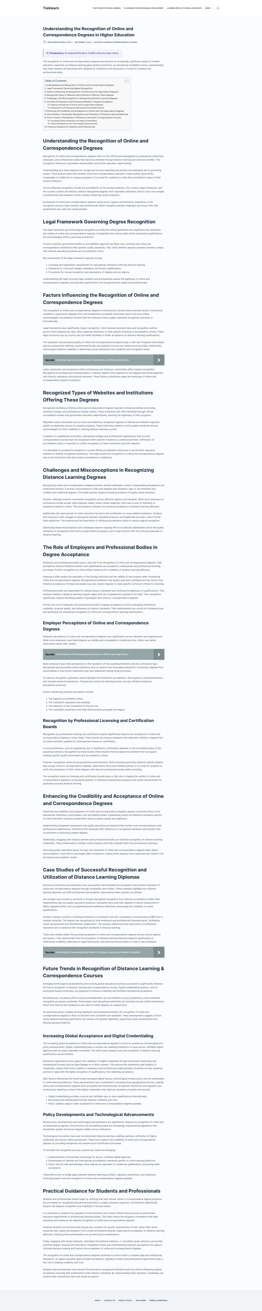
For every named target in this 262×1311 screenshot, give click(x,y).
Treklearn (51, 8)
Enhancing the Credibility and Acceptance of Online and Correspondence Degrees (85, 111)
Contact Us (109, 1300)
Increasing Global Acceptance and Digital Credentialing (74, 121)
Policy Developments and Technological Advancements (74, 123)
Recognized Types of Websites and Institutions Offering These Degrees (80, 95)
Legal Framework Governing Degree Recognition (70, 88)
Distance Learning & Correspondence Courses (115, 42)
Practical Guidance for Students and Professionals (71, 127)
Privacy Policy (125, 1300)
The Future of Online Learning (107, 8)
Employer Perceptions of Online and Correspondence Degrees (77, 105)
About (98, 1300)
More (207, 8)
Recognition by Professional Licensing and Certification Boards (77, 108)
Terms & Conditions (158, 1300)
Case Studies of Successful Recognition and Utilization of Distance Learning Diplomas (87, 114)
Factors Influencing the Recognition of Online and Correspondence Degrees (82, 92)
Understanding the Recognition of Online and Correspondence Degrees (80, 85)
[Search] (218, 8)
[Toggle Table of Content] (125, 81)
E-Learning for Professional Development (144, 8)
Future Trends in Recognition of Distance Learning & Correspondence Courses (84, 117)
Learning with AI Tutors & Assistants (184, 8)
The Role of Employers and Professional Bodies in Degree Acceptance (80, 102)
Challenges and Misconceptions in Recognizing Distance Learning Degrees (82, 98)
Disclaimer (141, 1300)
